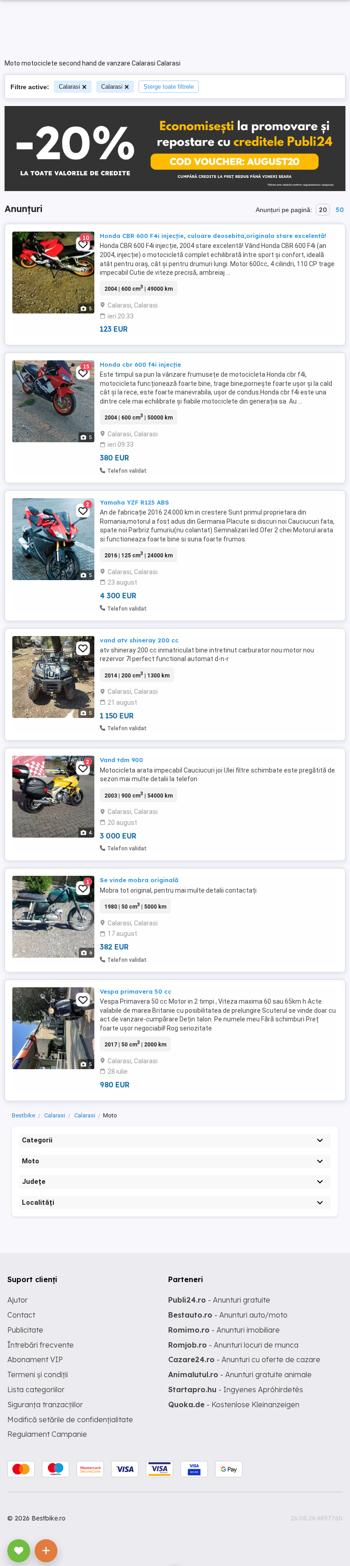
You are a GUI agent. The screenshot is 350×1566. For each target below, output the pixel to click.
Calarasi (69, 86)
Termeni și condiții (37, 1374)
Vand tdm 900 (121, 759)
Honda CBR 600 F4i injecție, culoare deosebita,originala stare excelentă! (213, 235)
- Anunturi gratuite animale (240, 1374)
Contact (21, 1314)
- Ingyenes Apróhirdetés (235, 1389)
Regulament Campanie (47, 1434)
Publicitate (25, 1329)
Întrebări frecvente (40, 1344)
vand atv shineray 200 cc (139, 640)
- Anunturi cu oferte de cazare (244, 1359)
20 (323, 210)
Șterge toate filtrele (169, 86)
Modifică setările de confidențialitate (70, 1419)
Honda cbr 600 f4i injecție (140, 364)
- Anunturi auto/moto (228, 1314)
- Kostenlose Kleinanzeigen (233, 1404)
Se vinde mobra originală (139, 880)
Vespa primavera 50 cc (135, 991)
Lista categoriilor (36, 1389)
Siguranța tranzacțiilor (45, 1404)
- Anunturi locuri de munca (233, 1344)
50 (339, 210)
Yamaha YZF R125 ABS (134, 502)
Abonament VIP (35, 1359)
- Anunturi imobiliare (224, 1329)
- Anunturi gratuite (219, 1299)
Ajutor (17, 1299)
